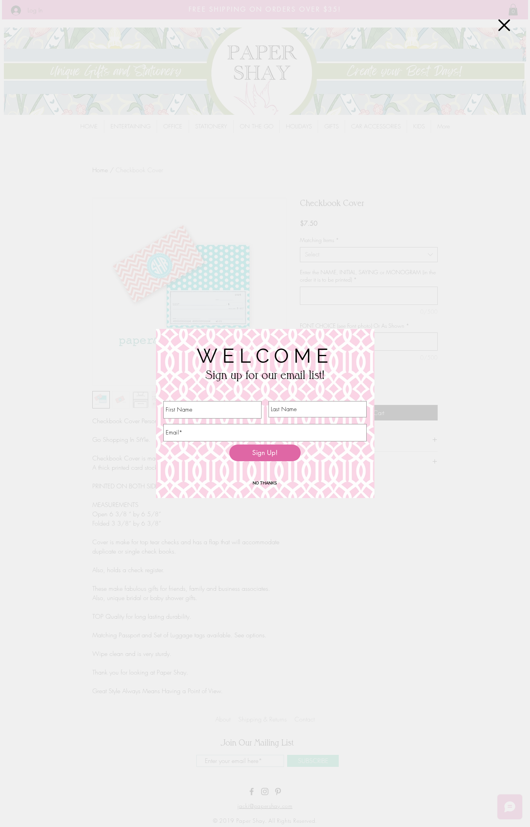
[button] (504, 25)
